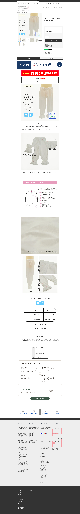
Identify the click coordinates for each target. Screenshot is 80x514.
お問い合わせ (57, 3)
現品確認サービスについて (48, 46)
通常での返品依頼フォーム (22, 471)
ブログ (53, 3)
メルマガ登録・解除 (48, 3)
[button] (40, 73)
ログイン (56, 1)
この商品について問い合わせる (49, 53)
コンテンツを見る (36, 3)
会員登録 (51, 1)
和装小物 (20, 12)
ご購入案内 (51, 58)
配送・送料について (21, 492)
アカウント (46, 1)
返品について (46, 44)
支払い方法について (21, 490)
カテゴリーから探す (23, 3)
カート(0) (61, 1)
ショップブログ (20, 501)
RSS (18, 503)
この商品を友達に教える (48, 52)
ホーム (18, 3)
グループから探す (30, 3)
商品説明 (28, 58)
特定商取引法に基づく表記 (48, 45)
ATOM (20, 503)
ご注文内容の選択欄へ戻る (40, 398)
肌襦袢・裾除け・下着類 (24, 12)
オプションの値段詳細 (48, 43)
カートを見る (31, 494)
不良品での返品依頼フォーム (22, 472)
